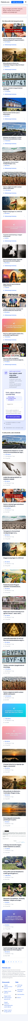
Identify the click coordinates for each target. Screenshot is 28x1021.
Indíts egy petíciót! (17, 2)
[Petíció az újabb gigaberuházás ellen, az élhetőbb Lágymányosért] (14, 330)
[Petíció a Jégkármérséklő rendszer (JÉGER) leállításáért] (14, 183)
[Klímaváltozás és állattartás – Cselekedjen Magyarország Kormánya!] (14, 59)
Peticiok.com (5, 2)
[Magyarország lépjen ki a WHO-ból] (14, 207)
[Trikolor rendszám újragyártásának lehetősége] (14, 84)
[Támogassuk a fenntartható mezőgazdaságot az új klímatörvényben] (14, 158)
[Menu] (25, 2)
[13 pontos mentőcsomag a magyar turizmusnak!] (14, 231)
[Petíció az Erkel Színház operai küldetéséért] (14, 109)
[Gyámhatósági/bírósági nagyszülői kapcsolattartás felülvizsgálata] (14, 255)
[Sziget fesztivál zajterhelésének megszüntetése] (14, 280)
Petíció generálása (14, 416)
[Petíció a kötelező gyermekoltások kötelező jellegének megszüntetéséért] (14, 35)
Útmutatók (5, 982)
